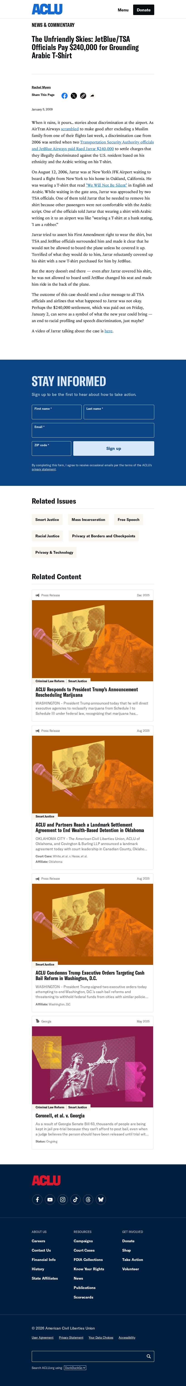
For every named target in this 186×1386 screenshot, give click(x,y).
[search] (148, 1356)
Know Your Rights (89, 1269)
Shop (126, 1250)
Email (38, 427)
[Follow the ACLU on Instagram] (62, 1199)
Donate (144, 9)
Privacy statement (71, 1337)
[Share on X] (74, 97)
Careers (38, 1241)
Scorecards (83, 1297)
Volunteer (130, 1269)
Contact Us (41, 1250)
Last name (93, 408)
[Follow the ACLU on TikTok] (75, 1199)
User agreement (43, 1337)
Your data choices (101, 1337)
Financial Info (44, 1259)
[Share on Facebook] (64, 97)
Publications (84, 1287)
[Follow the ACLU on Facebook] (37, 1199)
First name (42, 408)
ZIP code (40, 445)
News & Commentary (51, 26)
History (38, 1269)
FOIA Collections (88, 1259)
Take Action (132, 1259)
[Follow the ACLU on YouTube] (49, 1199)
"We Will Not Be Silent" (106, 185)
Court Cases (84, 1250)
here (109, 330)
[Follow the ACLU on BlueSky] (100, 1199)
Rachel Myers (41, 87)
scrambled (70, 128)
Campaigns (83, 1241)
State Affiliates (45, 1278)
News (78, 1278)
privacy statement (44, 469)
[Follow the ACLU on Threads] (88, 1199)
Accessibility (127, 1337)
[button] (83, 96)
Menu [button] (123, 9)
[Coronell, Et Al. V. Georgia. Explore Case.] (92, 1082)
